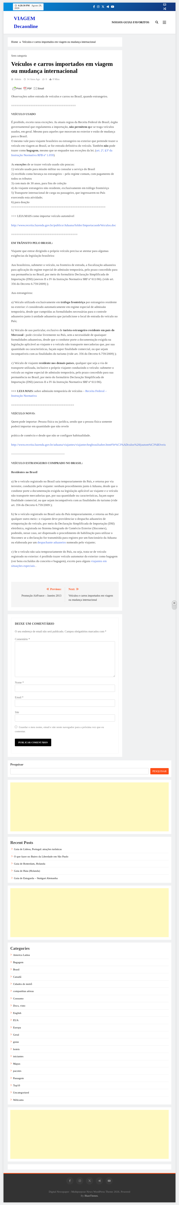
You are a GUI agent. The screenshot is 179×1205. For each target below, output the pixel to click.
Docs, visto (19, 1005)
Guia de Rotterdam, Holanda (29, 863)
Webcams (18, 1100)
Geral (16, 1034)
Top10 (16, 1085)
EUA (16, 1020)
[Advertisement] (89, 806)
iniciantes (18, 1056)
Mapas (16, 1063)
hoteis (16, 1049)
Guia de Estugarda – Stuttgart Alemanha (36, 878)
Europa (17, 1027)
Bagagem (18, 962)
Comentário (22, 639)
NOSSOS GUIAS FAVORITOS (130, 22)
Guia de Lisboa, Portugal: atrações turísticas (38, 849)
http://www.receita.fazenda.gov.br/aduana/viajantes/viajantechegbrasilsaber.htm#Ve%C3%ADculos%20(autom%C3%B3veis (88, 444)
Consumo (18, 998)
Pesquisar (16, 764)
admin (17, 79)
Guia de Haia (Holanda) (27, 870)
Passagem (18, 1078)
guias (16, 1041)
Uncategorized (21, 1092)
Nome (19, 682)
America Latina (21, 955)
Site (17, 712)
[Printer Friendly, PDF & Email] (28, 88)
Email (19, 697)
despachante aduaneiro (52, 542)
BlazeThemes (91, 1195)
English (17, 1013)
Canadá (17, 976)
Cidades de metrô (22, 984)
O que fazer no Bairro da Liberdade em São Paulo (41, 856)
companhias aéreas (23, 991)
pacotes (17, 1070)
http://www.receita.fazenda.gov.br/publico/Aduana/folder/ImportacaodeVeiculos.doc (63, 225)
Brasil (16, 969)
